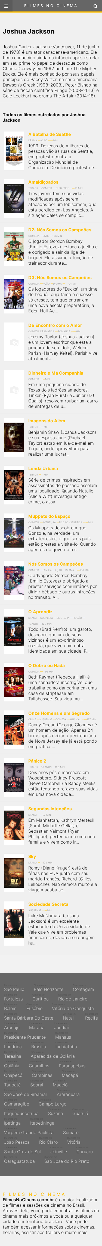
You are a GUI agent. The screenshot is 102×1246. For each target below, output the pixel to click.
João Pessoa (17, 1141)
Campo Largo (52, 1102)
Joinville (58, 1150)
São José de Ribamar (25, 1093)
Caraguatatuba (19, 1160)
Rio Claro (48, 1141)
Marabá (37, 1026)
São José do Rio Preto (66, 1160)
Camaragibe (16, 1102)
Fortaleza (13, 997)
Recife (91, 1016)
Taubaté (12, 1083)
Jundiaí (61, 1026)
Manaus (63, 1036)
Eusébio (34, 1007)
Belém (10, 1007)
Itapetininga (42, 1121)
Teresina (12, 1055)
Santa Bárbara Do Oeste (28, 1016)
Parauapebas (72, 1064)
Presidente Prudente (25, 1036)
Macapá (70, 1074)
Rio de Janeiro (72, 997)
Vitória (74, 1141)
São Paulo (14, 988)
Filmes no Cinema (51, 5)
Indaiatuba (66, 1045)
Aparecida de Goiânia (53, 1055)
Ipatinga (12, 1121)
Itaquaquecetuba (21, 1112)
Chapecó (13, 1074)
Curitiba (40, 997)
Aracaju (12, 1026)
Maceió (60, 1083)
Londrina (13, 1045)
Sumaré (71, 1131)
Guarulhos (39, 1064)
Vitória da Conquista (73, 1007)
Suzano (55, 1112)
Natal (69, 1016)
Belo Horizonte (48, 988)
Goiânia (11, 1064)
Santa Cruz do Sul (22, 1150)
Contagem (83, 988)
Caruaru (84, 1150)
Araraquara (68, 1093)
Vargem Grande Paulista (29, 1131)
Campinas (42, 1074)
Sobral (36, 1083)
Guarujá (80, 1112)
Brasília (38, 1045)
